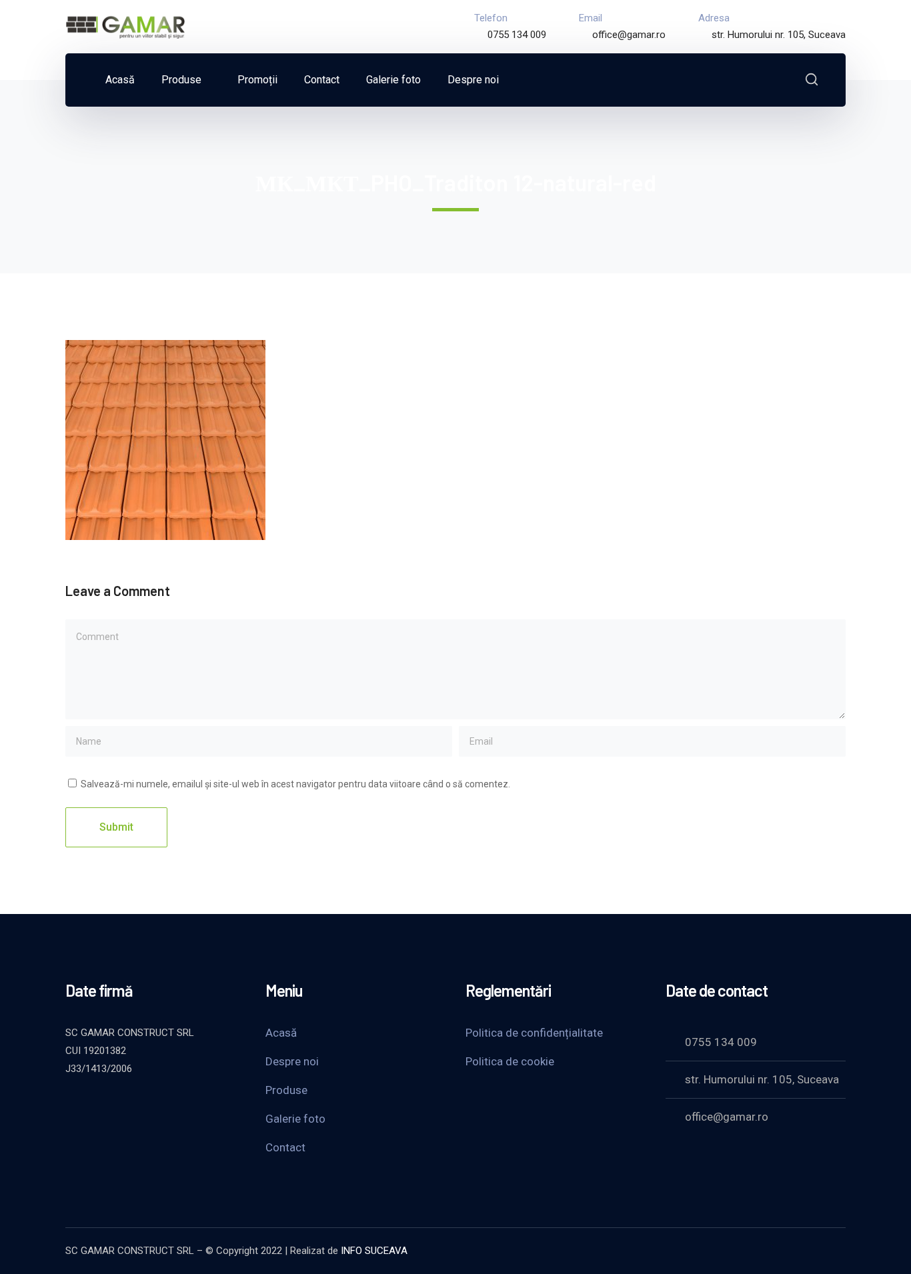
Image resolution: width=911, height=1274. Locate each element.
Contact (285, 1147)
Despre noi (292, 1061)
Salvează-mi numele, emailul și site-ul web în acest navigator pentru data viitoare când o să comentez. (295, 784)
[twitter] (72, 1104)
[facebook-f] (105, 1104)
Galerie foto (295, 1118)
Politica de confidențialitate (534, 1032)
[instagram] (172, 1104)
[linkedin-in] (138, 1104)
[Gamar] (125, 25)
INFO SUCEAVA (374, 1251)
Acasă (281, 1032)
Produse (286, 1090)
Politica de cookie (510, 1061)
